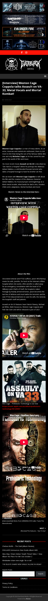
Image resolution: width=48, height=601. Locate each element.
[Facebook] (22, 52)
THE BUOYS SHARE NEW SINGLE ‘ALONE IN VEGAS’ (21, 564)
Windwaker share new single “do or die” (17, 560)
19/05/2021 (8, 100)
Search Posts (7, 570)
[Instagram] (26, 52)
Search (40, 574)
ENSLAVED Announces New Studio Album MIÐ (20, 550)
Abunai (28, 599)
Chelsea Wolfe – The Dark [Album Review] (18, 546)
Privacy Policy (7, 583)
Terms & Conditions (9, 587)
